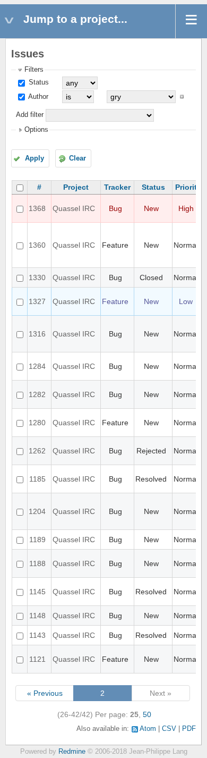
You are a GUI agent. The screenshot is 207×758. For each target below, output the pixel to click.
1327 (37, 301)
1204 (37, 511)
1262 (37, 451)
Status (38, 82)
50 (147, 714)
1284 (37, 366)
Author (37, 96)
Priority (188, 187)
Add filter (30, 115)
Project (76, 187)
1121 (37, 659)
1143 (37, 635)
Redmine (71, 751)
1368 (37, 208)
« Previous (45, 693)
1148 (37, 615)
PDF (189, 728)
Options (36, 129)
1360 (37, 245)
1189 (37, 539)
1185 (37, 479)
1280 (37, 422)
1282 (37, 394)
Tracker (117, 187)
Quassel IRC (74, 208)
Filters (34, 69)
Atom (148, 728)
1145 (37, 591)
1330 (37, 277)
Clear (77, 158)
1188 (37, 563)
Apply (34, 158)
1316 (37, 334)
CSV (169, 728)
